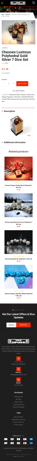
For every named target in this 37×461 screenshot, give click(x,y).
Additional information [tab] (15, 142)
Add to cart (22, 83)
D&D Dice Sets (11, 99)
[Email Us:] (18, 369)
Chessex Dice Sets (14, 94)
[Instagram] (23, 436)
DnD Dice (25, 99)
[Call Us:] (18, 380)
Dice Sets (19, 99)
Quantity (4, 79)
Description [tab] (9, 111)
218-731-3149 (18, 385)
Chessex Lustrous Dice (27, 94)
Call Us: (18, 383)
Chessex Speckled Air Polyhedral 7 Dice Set (18, 259)
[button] (32, 24)
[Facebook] (20, 436)
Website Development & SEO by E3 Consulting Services (18, 454)
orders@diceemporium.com (18, 374)
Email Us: (18, 372)
